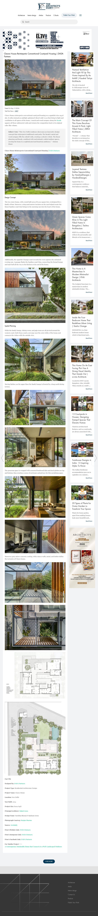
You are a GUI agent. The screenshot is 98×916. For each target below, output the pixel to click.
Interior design (32, 15)
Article (70, 887)
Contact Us (71, 895)
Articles (41, 15)
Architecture (21, 15)
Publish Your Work (69, 15)
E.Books (56, 15)
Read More (89, 93)
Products (48, 15)
